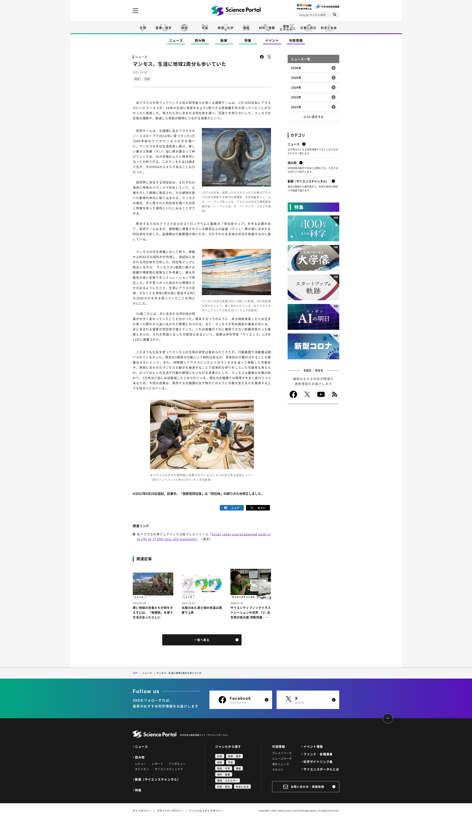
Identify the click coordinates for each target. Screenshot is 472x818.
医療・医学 (164, 27)
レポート (157, 763)
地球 (184, 27)
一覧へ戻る (202, 640)
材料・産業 (267, 27)
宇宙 (205, 27)
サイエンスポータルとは (321, 769)
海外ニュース (280, 764)
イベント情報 (313, 746)
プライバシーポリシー (170, 810)
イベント (272, 40)
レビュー (140, 763)
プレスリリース (282, 753)
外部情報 (296, 40)
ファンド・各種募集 (318, 754)
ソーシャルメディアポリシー (206, 810)
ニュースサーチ (282, 758)
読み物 (200, 40)
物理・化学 (226, 27)
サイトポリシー (142, 810)
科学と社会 (329, 27)
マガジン (278, 769)
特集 (247, 40)
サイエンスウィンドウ (169, 769)
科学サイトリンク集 (318, 762)
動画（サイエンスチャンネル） (157, 779)
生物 (143, 27)
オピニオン (142, 769)
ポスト (262, 508)
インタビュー (177, 763)
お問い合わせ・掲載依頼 (307, 787)
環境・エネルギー (227, 780)
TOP (135, 673)
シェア (235, 508)
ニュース (176, 40)
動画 (224, 40)
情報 (246, 27)
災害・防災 (308, 27)
